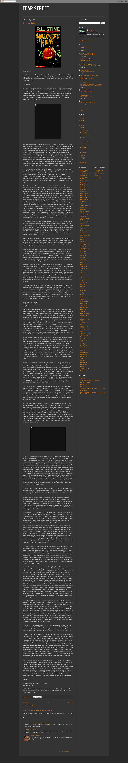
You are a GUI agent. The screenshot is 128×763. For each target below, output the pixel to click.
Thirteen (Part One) (85, 382)
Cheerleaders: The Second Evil (84, 215)
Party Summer (83, 305)
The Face (82, 239)
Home (48, 702)
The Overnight (83, 303)
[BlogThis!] (36, 697)
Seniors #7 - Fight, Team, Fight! (84, 336)
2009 (82, 155)
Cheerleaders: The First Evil (31, 729)
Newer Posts (26, 702)
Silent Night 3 (83, 348)
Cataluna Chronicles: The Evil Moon (85, 206)
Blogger (67, 751)
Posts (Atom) (32, 705)
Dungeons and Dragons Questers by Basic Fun (90, 66)
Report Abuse (83, 162)
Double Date (83, 237)
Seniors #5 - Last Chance (84, 330)
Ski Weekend (83, 350)
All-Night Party (83, 181)
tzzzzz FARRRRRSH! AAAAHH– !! (87, 54)
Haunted (82, 275)
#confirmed (83, 82)
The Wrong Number (84, 371)
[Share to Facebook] (39, 697)
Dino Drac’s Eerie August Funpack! (87, 71)
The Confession (84, 231)
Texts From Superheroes (86, 59)
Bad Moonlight (83, 191)
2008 (82, 158)
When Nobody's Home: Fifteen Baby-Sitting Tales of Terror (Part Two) (92, 393)
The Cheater (83, 209)
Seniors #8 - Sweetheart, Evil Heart (84, 340)
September (85, 135)
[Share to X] (37, 697)
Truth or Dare (83, 364)
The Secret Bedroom (85, 313)
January (84, 152)
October (84, 132)
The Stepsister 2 (84, 356)
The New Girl (83, 295)
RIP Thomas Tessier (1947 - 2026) (87, 102)
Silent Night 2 (83, 346)
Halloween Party (84, 273)
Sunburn (82, 358)
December (84, 130)
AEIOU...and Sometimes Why (87, 64)
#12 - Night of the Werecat (99, 178)
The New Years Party (85, 297)
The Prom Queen (84, 307)
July (83, 137)
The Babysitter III (84, 187)
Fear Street (91, 30)
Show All (103, 106)
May (83, 140)
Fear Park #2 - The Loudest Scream (84, 249)
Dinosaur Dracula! (85, 70)
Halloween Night (29, 23)
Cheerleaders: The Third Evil (84, 219)
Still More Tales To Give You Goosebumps (90, 380)
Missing (82, 293)
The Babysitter (83, 183)
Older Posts (70, 702)
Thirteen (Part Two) (85, 384)
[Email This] (34, 697)
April (83, 145)
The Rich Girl (83, 309)
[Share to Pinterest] (41, 697)
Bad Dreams (83, 189)
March (83, 147)
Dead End (82, 233)
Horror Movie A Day (85, 90)
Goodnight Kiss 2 (84, 268)
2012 (82, 123)
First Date (82, 257)
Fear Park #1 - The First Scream (84, 245)
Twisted (82, 366)
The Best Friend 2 (35, 735)
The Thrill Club (83, 362)
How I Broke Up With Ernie (85, 279)
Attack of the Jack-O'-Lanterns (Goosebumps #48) (37, 710)
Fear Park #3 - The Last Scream (84, 252)
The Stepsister (83, 354)
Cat (81, 203)
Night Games (83, 299)
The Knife (82, 286)
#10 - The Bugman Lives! (99, 174)
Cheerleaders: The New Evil (84, 222)
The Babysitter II (84, 185)
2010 (82, 128)
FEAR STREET (36, 8)
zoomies (82, 49)
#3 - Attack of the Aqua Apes (99, 171)
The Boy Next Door (84, 199)
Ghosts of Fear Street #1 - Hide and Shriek (85, 261)
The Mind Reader (84, 291)
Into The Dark (83, 282)
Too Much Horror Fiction (86, 101)
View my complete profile (85, 40)
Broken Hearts (83, 201)
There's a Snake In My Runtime (87, 78)
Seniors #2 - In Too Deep (84, 319)
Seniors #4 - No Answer (84, 326)
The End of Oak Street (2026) (86, 91)
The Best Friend (84, 193)
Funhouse (82, 378)
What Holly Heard (84, 368)
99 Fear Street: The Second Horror (85, 174)
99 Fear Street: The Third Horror (85, 178)
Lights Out (82, 288)
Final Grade (83, 255)
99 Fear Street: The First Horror (85, 171)
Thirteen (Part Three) (85, 386)
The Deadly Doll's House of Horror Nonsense (89, 76)
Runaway (82, 311)
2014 (82, 120)
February (84, 150)
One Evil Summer (84, 301)
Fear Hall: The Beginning (83, 242)
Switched (82, 360)
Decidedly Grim (84, 95)
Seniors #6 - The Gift (85, 333)
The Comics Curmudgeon (86, 53)
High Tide (82, 277)
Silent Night (83, 344)
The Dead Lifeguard (85, 235)
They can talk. (84, 47)
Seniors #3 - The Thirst (84, 323)
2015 (82, 118)
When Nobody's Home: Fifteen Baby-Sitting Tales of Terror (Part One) (92, 389)
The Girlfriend (83, 264)
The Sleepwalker (84, 352)
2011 (82, 125)
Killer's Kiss (83, 284)
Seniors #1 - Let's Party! (84, 316)
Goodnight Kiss (83, 266)
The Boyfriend (83, 197)
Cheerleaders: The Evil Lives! (84, 226)
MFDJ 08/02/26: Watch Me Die (87, 97)
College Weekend (84, 229)
